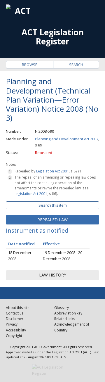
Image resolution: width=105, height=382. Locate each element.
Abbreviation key (68, 313)
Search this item (52, 205)
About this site (17, 307)
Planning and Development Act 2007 (66, 138)
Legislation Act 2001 (52, 171)
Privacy (12, 324)
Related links (64, 318)
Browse (29, 64)
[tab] (52, 219)
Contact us (14, 313)
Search (76, 64)
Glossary (61, 307)
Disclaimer (14, 318)
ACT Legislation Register (53, 37)
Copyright (14, 335)
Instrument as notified (37, 230)
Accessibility (16, 330)
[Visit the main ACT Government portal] (52, 370)
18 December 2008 (20, 255)
